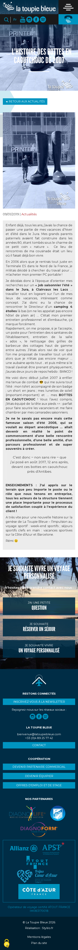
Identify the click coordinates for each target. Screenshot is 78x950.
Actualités (29, 214)
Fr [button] (15, 19)
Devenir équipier (39, 776)
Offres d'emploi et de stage (39, 785)
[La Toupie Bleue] (29, 7)
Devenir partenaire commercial (39, 767)
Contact (39, 745)
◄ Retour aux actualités (25, 101)
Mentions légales (39, 937)
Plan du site (39, 943)
